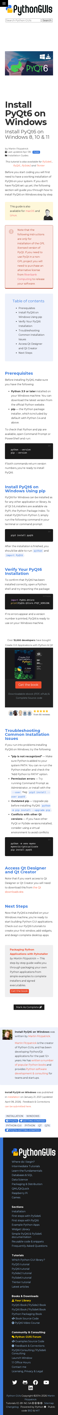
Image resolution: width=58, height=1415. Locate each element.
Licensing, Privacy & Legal (27, 1371)
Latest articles (20, 1286)
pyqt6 (12, 1120)
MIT (37, 1410)
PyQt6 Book (19, 1309)
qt (40, 1125)
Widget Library (21, 1229)
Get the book (28, 685)
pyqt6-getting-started (24, 1130)
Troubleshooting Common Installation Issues (31, 335)
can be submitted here (18, 1106)
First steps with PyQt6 (25, 1220)
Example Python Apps (25, 1224)
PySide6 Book (37, 1309)
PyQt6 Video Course (27, 1322)
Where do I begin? (23, 1161)
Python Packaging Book (27, 1314)
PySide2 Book (37, 1305)
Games (16, 1197)
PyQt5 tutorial (21, 1264)
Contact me (19, 1366)
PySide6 (47, 161)
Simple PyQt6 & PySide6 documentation (27, 1235)
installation (14, 1097)
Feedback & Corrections (29, 1345)
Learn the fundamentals (27, 1170)
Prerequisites (27, 308)
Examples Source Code (29, 1341)
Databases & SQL (22, 1175)
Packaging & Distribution (27, 1184)
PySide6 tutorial (22, 1277)
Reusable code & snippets (28, 1241)
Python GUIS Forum (28, 1336)
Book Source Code (27, 1318)
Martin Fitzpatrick (18, 148)
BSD (30, 1410)
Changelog (12, 1407)
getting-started (33, 1120)
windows (32, 1116)
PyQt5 (16, 165)
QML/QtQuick (20, 1188)
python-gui (13, 1125)
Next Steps (25, 352)
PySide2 (26, 165)
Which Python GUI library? (28, 1259)
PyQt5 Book (19, 1305)
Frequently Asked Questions (29, 1245)
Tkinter (41, 165)
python (30, 1125)
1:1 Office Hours (21, 1362)
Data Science (20, 1179)
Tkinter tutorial (21, 1282)
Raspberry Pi (20, 1193)
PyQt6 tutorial (21, 1268)
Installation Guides (18, 155)
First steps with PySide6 (26, 1215)
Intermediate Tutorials (26, 1166)
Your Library (22, 1300)
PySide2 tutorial (22, 1273)
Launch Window (22, 1357)
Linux (13, 215)
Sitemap (49, 1403)
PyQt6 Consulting (23, 1350)
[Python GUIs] (29, 10)
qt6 (47, 1125)
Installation (19, 1211)
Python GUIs (13, 1395)
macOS (30, 211)
